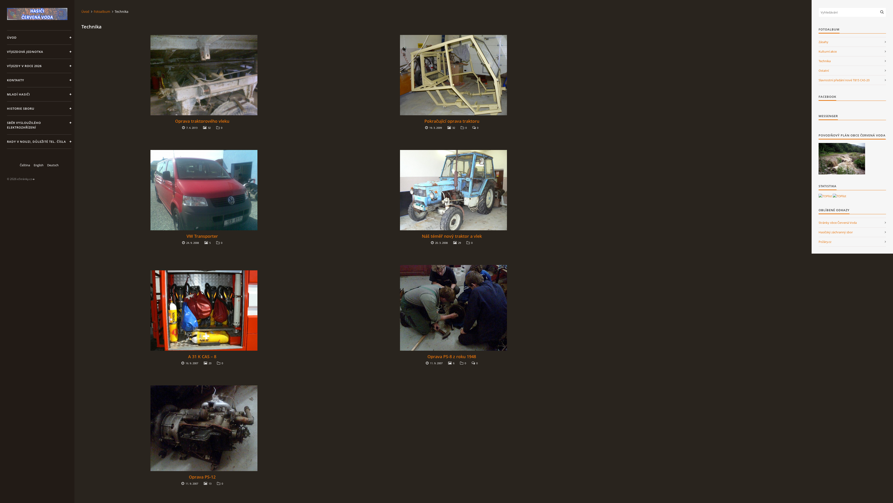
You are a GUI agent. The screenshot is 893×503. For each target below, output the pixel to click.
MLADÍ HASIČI (18, 94)
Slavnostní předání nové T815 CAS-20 (844, 80)
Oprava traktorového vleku (202, 121)
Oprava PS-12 (202, 477)
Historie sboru (20, 108)
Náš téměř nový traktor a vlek (452, 236)
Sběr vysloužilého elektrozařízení (24, 125)
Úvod (12, 37)
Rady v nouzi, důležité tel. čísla (36, 141)
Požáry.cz (825, 242)
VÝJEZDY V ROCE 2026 (24, 66)
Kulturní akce (828, 51)
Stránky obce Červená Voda (838, 223)
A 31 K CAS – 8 (202, 356)
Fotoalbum (102, 11)
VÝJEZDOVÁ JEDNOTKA (25, 52)
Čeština (25, 165)
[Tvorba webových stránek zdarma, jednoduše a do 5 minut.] (33, 179)
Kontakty (15, 80)
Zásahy (823, 42)
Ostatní (824, 70)
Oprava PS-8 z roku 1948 (451, 356)
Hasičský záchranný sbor (836, 232)
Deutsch (53, 165)
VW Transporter (202, 236)
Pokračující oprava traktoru (451, 121)
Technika (825, 61)
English (38, 165)
